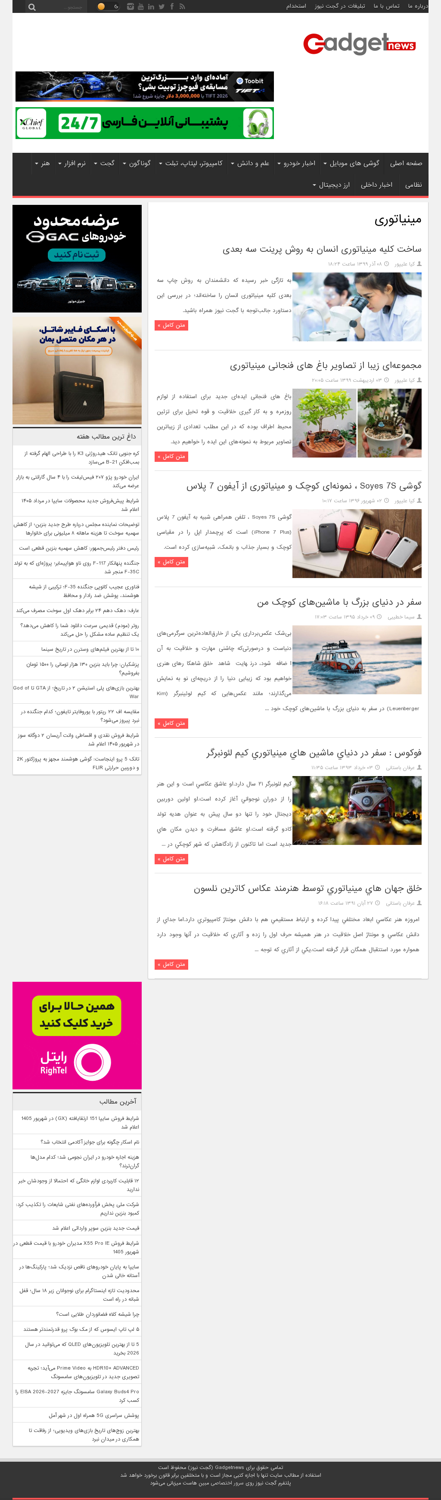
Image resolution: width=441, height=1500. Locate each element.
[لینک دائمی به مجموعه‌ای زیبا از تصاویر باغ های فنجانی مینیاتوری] (357, 456)
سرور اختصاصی (227, 1483)
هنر (45, 163)
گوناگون (140, 163)
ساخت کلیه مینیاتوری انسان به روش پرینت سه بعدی (322, 249)
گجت (107, 163)
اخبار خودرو (299, 163)
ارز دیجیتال (334, 185)
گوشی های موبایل (354, 163)
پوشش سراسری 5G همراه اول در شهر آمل (94, 1416)
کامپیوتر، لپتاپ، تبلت (194, 163)
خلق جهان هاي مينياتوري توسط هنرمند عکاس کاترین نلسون (308, 888)
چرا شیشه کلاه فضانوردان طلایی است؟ (97, 1314)
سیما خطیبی (401, 617)
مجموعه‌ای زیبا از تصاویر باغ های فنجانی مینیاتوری (326, 365)
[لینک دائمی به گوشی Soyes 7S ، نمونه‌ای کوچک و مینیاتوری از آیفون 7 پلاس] (357, 577)
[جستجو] (31, 6)
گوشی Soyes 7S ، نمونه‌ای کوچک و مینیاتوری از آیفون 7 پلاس (304, 486)
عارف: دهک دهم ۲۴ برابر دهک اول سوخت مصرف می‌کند (77, 611)
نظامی (413, 185)
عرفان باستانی (400, 768)
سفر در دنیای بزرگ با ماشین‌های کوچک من (339, 602)
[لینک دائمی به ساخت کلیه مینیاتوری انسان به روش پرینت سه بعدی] (357, 340)
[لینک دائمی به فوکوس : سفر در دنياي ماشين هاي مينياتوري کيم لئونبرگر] (357, 843)
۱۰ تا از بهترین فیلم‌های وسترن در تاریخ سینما (90, 649)
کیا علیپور (405, 264)
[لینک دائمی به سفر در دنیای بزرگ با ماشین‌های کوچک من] (357, 693)
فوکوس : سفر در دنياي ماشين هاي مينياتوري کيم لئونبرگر (314, 753)
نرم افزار (75, 163)
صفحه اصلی (406, 163)
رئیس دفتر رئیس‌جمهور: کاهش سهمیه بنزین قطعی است (79, 548)
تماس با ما (387, 6)
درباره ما (418, 6)
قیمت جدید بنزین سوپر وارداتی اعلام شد (95, 1228)
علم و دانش (253, 163)
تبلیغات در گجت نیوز (340, 6)
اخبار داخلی (376, 185)
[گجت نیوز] (359, 58)
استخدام (296, 6)
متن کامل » (171, 325)
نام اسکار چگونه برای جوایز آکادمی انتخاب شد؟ (89, 1142)
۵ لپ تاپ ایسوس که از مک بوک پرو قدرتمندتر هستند (81, 1329)
